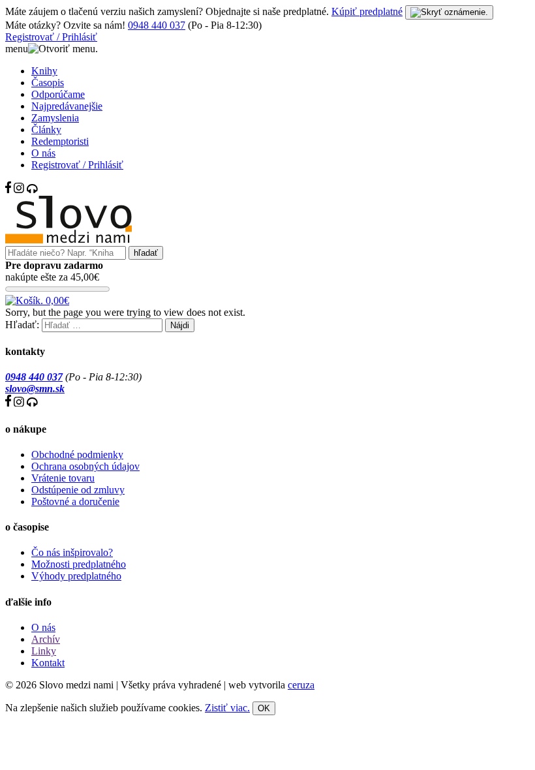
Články (46, 129)
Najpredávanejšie (66, 106)
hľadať (146, 253)
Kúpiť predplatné (367, 11)
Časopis (47, 82)
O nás (43, 153)
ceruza (301, 684)
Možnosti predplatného (78, 564)
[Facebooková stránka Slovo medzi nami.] (8, 189)
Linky (43, 650)
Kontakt (48, 662)
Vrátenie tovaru (63, 478)
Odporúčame (58, 94)
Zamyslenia (55, 117)
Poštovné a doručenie (75, 501)
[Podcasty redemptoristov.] (32, 189)
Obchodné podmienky (77, 454)
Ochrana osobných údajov (85, 466)
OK (264, 708)
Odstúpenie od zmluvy (78, 489)
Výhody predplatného (76, 575)
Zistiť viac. (227, 707)
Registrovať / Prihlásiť (51, 36)
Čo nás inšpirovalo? (72, 552)
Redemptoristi (60, 141)
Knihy (44, 70)
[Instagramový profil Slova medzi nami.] (19, 189)
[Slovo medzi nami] (68, 239)
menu (16, 48)
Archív (45, 639)
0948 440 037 (156, 25)
